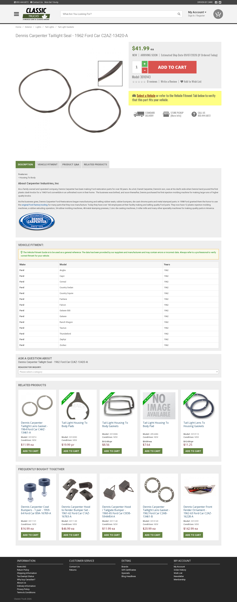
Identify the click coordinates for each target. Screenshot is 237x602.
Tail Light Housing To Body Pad (156, 424)
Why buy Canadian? (26, 579)
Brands (125, 566)
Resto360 (21, 566)
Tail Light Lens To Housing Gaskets (194, 424)
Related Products (95, 164)
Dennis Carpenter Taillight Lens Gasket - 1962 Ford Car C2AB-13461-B (156, 511)
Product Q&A (70, 164)
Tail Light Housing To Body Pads (74, 424)
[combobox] (118, 372)
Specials (126, 573)
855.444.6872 (22, 2)
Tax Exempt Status (25, 576)
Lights (38, 27)
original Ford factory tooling (35, 205)
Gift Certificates (129, 570)
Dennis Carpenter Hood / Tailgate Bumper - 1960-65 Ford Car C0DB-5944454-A (116, 511)
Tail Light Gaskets (66, 27)
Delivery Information (26, 586)
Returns (72, 570)
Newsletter (179, 576)
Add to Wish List (192, 81)
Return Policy (23, 570)
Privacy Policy (23, 589)
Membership (180, 579)
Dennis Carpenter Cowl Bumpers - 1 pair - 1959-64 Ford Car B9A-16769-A (36, 510)
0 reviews (152, 81)
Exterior (28, 27)
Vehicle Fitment (48, 164)
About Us (21, 583)
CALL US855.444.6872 (204, 114)
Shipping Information (27, 573)
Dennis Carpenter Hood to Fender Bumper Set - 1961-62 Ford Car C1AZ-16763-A (76, 511)
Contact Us (37, 2)
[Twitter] (220, 2)
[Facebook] (216, 2)
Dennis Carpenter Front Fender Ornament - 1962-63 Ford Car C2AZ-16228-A (197, 511)
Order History (180, 570)
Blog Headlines (129, 576)
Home (18, 27)
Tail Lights (49, 27)
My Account (179, 566)
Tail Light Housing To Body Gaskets (115, 424)
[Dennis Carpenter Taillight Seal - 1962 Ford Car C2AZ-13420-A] (70, 96)
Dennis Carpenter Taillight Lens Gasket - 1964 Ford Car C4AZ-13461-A (34, 427)
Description (25, 164)
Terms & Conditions (26, 592)
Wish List (178, 573)
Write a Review (169, 81)
